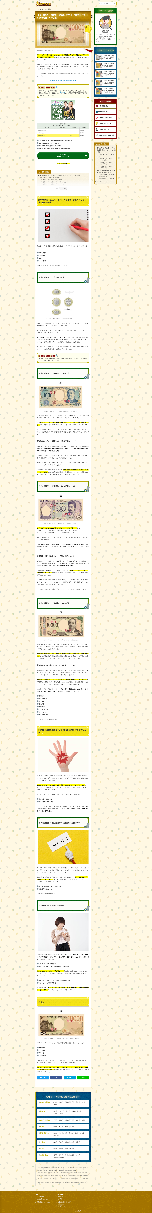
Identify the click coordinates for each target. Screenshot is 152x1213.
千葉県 (68, 1111)
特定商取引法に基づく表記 (64, 1201)
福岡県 (55, 1155)
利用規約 (60, 1198)
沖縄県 (62, 1157)
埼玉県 (74, 1111)
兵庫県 (65, 1133)
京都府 (71, 1133)
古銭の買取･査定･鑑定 (42, 1199)
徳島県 (67, 1148)
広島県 (67, 1142)
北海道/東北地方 (45, 1102)
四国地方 (42, 1148)
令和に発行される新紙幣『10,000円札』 (53, 184)
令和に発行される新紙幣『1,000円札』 (53, 179)
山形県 (84, 1102)
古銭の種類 (86, 25)
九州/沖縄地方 (44, 1155)
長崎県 (67, 1155)
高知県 (61, 1148)
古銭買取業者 (40, 1201)
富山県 (84, 1120)
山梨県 (67, 1120)
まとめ (99, 181)
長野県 (55, 1120)
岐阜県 (61, 1126)
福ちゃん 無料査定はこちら (63, 155)
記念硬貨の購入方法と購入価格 (107, 178)
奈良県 (82, 1133)
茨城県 (61, 1113)
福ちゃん (62, 92)
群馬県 (55, 1113)
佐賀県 (72, 1155)
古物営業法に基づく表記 (64, 1202)
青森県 (61, 1102)
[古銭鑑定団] (43, 4)
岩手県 (72, 1102)
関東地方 (42, 1111)
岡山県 (61, 1142)
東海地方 (42, 1126)
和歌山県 (56, 1135)
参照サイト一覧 (62, 1206)
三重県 (72, 1126)
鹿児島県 (56, 1157)
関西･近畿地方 (44, 1133)
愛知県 (55, 1126)
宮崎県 (61, 1155)
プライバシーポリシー (63, 1199)
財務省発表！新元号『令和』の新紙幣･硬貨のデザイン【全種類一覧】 (61, 175)
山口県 (55, 1142)
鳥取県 (72, 1142)
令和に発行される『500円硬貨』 (51, 177)
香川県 (55, 1148)
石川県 (72, 1120)
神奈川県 (61, 1111)
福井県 (78, 1120)
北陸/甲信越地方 (45, 1120)
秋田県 (67, 1102)
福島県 (55, 1104)
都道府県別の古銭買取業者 (43, 1202)
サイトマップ (61, 1205)
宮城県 (78, 1102)
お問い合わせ (61, 1204)
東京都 (55, 1111)
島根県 (78, 1142)
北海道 (55, 1102)
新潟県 (61, 1120)
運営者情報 (60, 1196)
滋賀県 (77, 1133)
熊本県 (78, 1155)
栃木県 (79, 1111)
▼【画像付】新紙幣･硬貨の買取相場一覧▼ (63, 80)
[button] (43, 1077)
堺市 (60, 1133)
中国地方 (42, 1142)
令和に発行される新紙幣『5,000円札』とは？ (55, 182)
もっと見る (63, 188)
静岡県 (67, 1126)
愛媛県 (72, 1148)
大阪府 (55, 1133)
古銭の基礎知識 (40, 1196)
